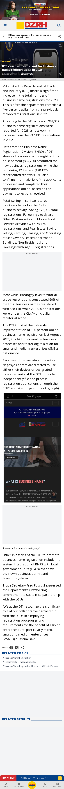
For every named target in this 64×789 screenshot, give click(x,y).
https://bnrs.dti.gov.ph (41, 388)
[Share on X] (17, 647)
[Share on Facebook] (11, 647)
